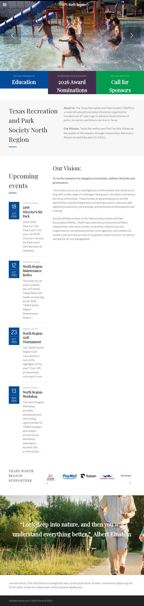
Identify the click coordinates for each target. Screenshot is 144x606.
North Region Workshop (32, 394)
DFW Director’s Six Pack (32, 212)
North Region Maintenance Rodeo (32, 270)
